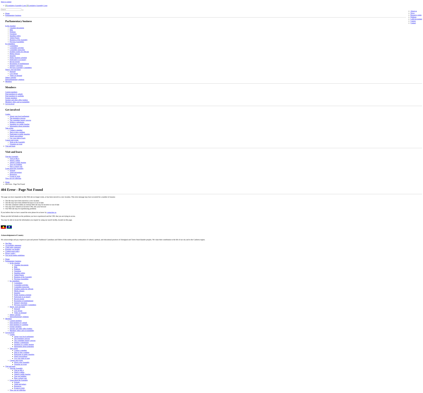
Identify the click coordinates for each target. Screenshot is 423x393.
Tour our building (16, 164)
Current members (11, 92)
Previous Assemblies (17, 42)
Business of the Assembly (19, 40)
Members (8, 81)
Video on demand (16, 75)
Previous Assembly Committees (21, 68)
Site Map (8, 243)
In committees (10, 44)
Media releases (15, 54)
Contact (413, 23)
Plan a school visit (16, 166)
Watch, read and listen (13, 70)
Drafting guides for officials (19, 52)
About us (413, 11)
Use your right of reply (18, 138)
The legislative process (17, 118)
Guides (7, 114)
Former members (11, 98)
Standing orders (15, 36)
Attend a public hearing (18, 162)
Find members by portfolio (14, 96)
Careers (413, 21)
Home (7, 13)
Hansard (13, 72)
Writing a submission (17, 122)
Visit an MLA (14, 158)
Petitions (413, 17)
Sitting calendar (10, 77)
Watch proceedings (16, 136)
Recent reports (15, 62)
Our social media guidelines (15, 255)
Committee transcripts (17, 50)
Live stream (14, 73)
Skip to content (6, 2)
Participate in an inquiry (18, 60)
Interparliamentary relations (14, 79)
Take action (9, 128)
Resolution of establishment (19, 64)
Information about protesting (19, 126)
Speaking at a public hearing (19, 124)
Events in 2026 (15, 176)
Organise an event (16, 144)
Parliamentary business (13, 15)
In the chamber (10, 26)
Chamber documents (17, 28)
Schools (12, 170)
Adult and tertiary (16, 172)
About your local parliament (19, 116)
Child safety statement (13, 247)
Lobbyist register (416, 19)
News (412, 13)
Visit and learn (10, 146)
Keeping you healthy (12, 249)
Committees (14, 46)
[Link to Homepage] (211, 6)
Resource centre (416, 15)
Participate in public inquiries (20, 134)
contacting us (51, 212)
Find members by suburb (14, 94)
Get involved (9, 104)
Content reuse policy (12, 251)
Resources (13, 174)
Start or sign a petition (17, 132)
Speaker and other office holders (16, 100)
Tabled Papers (14, 38)
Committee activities (17, 48)
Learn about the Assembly (14, 168)
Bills (11, 30)
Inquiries (13, 56)
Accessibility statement (13, 245)
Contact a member (16, 130)
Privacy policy (10, 253)
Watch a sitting (15, 160)
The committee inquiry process (20, 120)
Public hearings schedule (18, 58)
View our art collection (13, 178)
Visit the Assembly (11, 156)
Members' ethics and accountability (17, 102)
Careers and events (11, 140)
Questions (13, 34)
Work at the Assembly (17, 142)
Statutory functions (16, 66)
